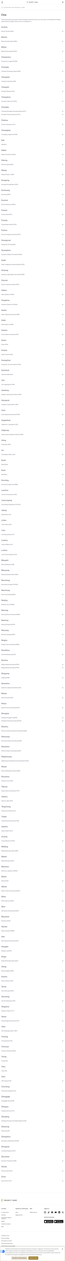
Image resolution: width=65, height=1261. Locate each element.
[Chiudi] (62, 1249)
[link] (48, 1221)
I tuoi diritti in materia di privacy (19, 1258)
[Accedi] (2, 2)
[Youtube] (56, 1212)
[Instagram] (45, 1212)
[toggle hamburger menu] (63, 2)
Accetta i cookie (33, 1258)
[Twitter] (63, 1212)
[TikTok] (49, 1212)
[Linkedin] (59, 1212)
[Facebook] (52, 1212)
